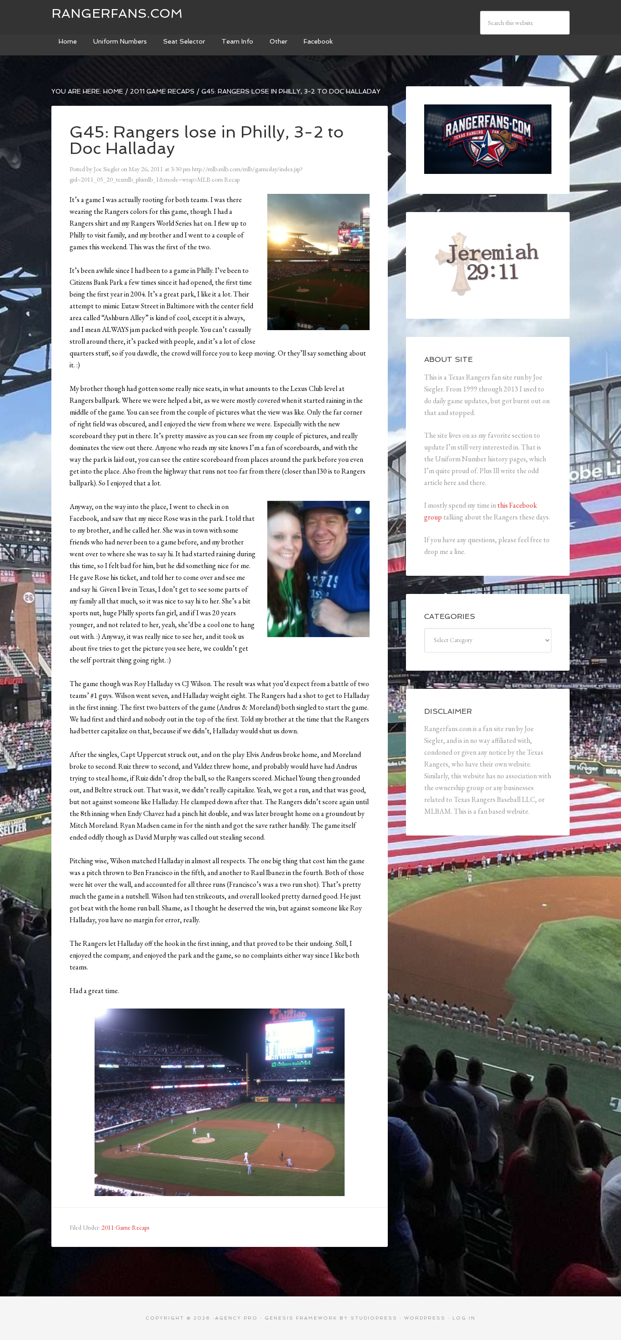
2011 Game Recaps (125, 1227)
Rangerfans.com (117, 13)
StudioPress (374, 1317)
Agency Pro (236, 1317)
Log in (464, 1317)
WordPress (425, 1317)
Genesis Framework (301, 1317)
